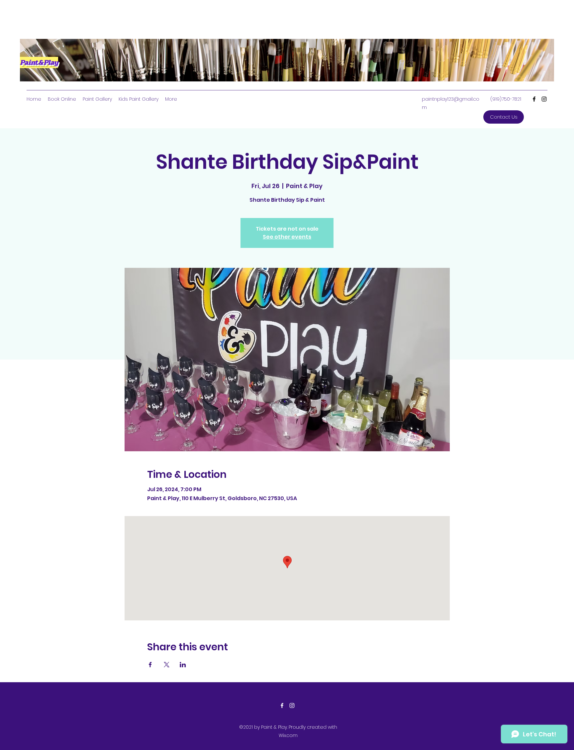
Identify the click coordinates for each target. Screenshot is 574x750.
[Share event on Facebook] (150, 664)
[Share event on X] (166, 664)
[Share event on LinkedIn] (183, 664)
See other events (287, 237)
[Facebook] (534, 99)
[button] (503, 117)
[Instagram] (544, 99)
